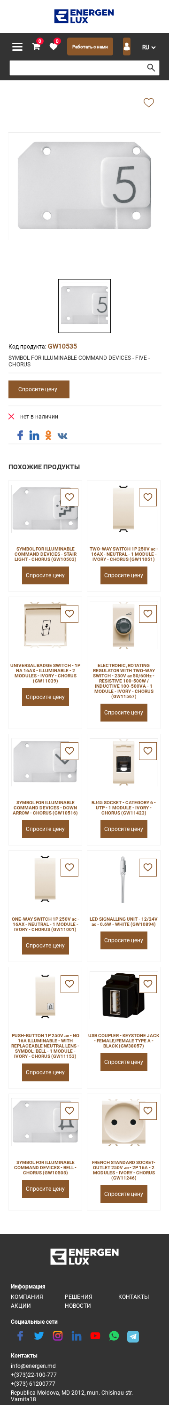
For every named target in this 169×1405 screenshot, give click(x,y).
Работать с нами (90, 46)
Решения (78, 1297)
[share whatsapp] (114, 1336)
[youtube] (95, 1336)
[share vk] (62, 436)
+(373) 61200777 (33, 1384)
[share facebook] (20, 435)
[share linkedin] (34, 435)
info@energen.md (33, 1366)
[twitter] (39, 1336)
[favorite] (69, 497)
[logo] (85, 16)
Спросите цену (37, 389)
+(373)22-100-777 (34, 1375)
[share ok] (48, 435)
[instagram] (57, 1336)
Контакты (133, 1297)
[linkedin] (76, 1336)
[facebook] (20, 1336)
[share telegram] (132, 1336)
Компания (27, 1297)
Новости (78, 1306)
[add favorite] (149, 103)
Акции (21, 1306)
